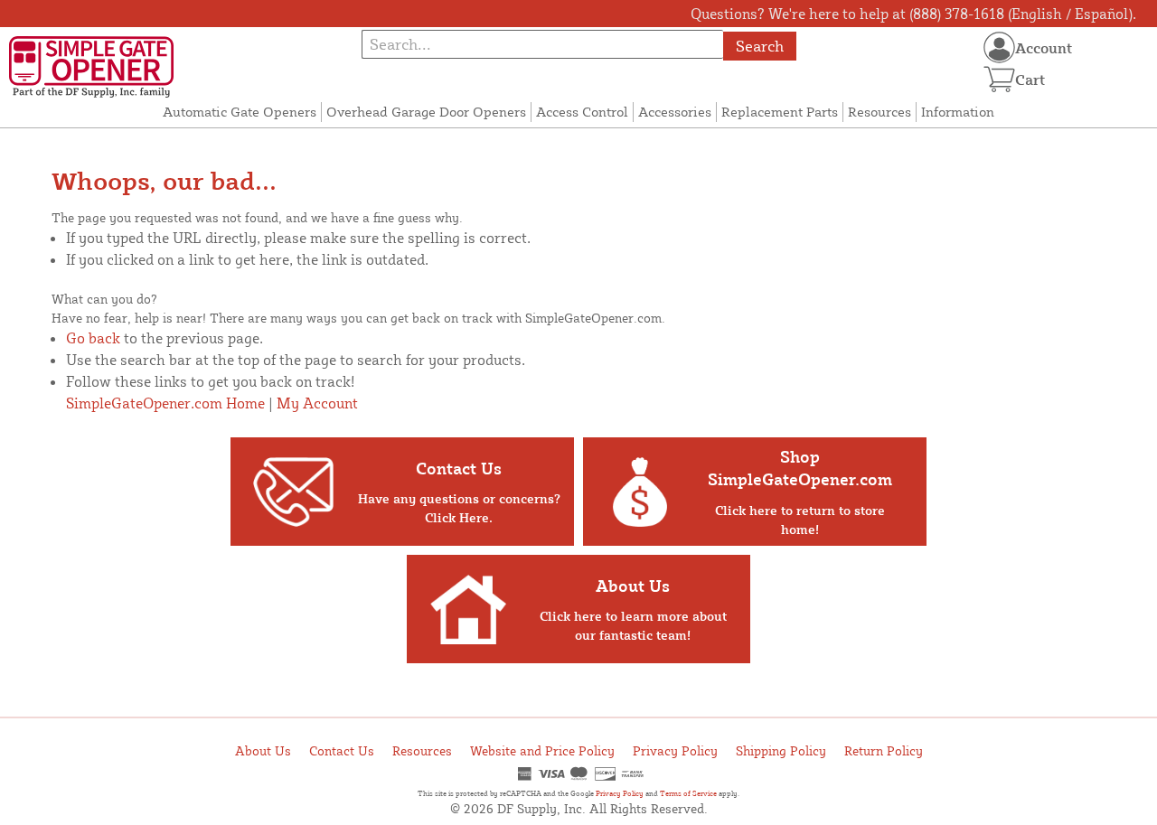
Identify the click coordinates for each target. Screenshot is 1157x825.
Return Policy (883, 750)
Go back (93, 338)
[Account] (999, 47)
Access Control (582, 111)
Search (760, 45)
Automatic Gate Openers (239, 111)
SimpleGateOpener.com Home (165, 403)
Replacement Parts (779, 111)
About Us (263, 750)
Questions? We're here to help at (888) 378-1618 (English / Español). (913, 14)
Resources (879, 111)
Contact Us (341, 750)
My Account (317, 403)
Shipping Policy (781, 750)
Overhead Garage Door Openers (426, 111)
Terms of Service (688, 793)
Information (957, 111)
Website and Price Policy (542, 750)
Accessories (674, 111)
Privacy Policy (675, 750)
